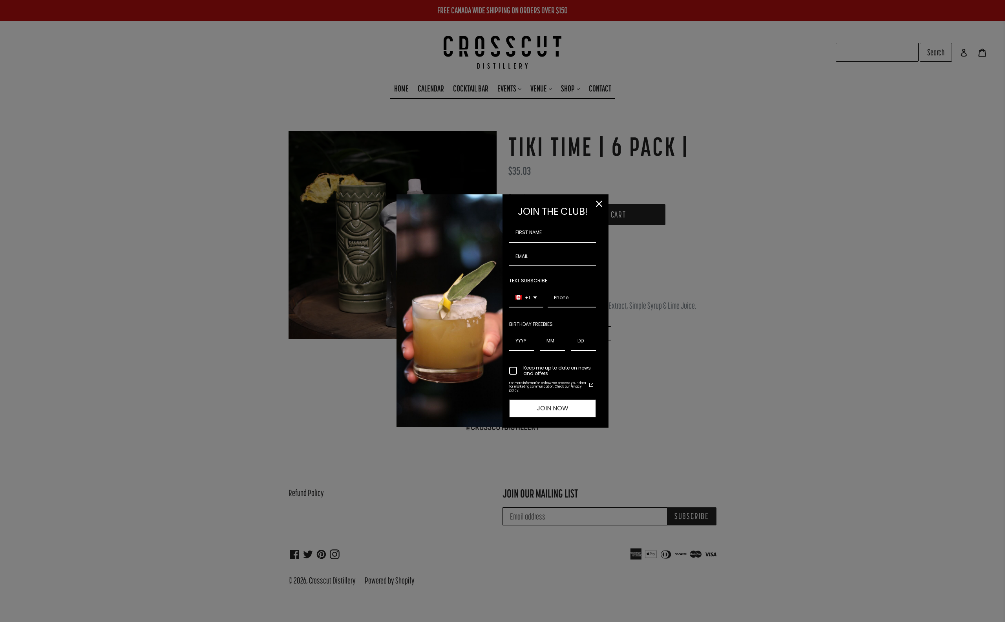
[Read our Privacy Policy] (591, 385)
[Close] (599, 203)
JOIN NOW (552, 408)
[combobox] (526, 298)
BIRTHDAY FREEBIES (531, 324)
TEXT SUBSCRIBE (528, 280)
